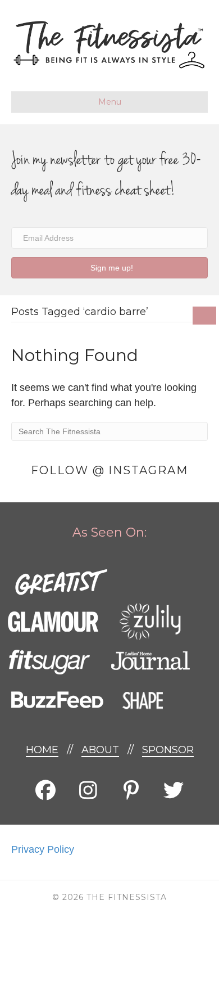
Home (42, 750)
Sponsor (168, 750)
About (100, 750)
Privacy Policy (42, 849)
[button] (109, 267)
